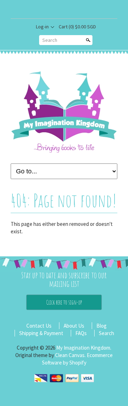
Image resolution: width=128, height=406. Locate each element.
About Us (74, 325)
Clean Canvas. (70, 355)
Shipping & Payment (41, 333)
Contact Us (39, 325)
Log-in (42, 26)
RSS (58, 10)
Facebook (70, 10)
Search (49, 40)
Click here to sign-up (64, 302)
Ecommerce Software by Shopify (77, 359)
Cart (77, 26)
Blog (101, 325)
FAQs (81, 333)
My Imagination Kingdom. (83, 347)
